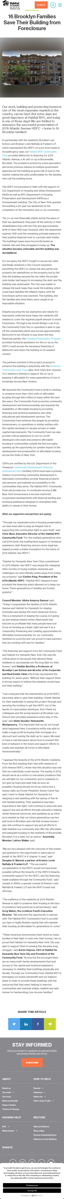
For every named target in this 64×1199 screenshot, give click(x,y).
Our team (6, 1096)
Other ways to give (42, 1101)
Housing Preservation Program (43, 338)
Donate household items (44, 1135)
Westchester (8, 1131)
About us (6, 1088)
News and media (10, 1101)
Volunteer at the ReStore (45, 1139)
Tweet (14, 1024)
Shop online (39, 1131)
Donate (36, 1088)
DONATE (41, 5)
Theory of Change (10, 1109)
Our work (6, 1092)
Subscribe (32, 1062)
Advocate (38, 1096)
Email (50, 1024)
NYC (4, 1126)
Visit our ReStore (41, 1126)
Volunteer (38, 1092)
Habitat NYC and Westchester (11, 5)
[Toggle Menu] (60, 5)
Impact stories (9, 1105)
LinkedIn (26, 1024)
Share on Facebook (38, 1024)
